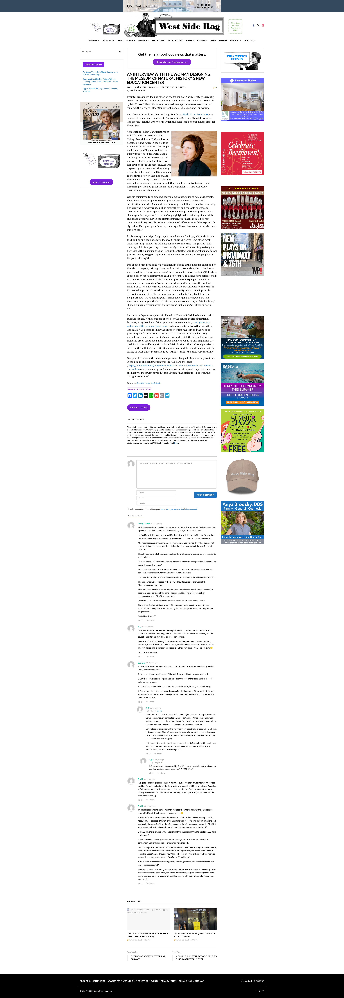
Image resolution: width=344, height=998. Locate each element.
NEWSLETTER (114, 981)
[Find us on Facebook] (253, 24)
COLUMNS (202, 40)
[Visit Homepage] (183, 24)
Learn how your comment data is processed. (179, 509)
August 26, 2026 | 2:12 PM (139, 940)
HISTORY (223, 40)
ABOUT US (249, 40)
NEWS (183, 87)
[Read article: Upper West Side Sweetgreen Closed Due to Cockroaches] (195, 919)
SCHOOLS (130, 40)
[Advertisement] (242, 295)
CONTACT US (98, 981)
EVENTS (154, 981)
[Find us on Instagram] (263, 24)
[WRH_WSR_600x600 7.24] (242, 99)
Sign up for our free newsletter (172, 62)
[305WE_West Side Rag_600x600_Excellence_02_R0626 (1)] (101, 123)
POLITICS (190, 40)
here (176, 443)
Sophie (159, 711)
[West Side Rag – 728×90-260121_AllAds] (172, 6)
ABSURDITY (235, 40)
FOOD (120, 40)
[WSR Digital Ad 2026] (242, 208)
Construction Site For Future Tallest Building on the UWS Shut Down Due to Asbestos (100, 81)
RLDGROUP (259, 981)
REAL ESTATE (158, 40)
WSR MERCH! (129, 981)
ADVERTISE (143, 981)
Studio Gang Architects (195, 114)
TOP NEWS (94, 40)
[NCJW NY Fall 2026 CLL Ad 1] (242, 337)
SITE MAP (199, 981)
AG (162, 763)
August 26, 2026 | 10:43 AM (186, 940)
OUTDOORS (143, 40)
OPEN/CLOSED (108, 40)
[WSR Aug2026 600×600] (242, 384)
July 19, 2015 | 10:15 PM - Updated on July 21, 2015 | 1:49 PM (152, 87)
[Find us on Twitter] (258, 24)
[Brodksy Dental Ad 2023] (242, 522)
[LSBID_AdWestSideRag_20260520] (242, 430)
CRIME (213, 40)
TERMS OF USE (185, 981)
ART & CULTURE (175, 40)
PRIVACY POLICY (168, 981)
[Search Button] (120, 51)
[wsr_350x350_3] (242, 153)
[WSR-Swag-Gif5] (242, 476)
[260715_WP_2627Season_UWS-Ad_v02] (242, 254)
